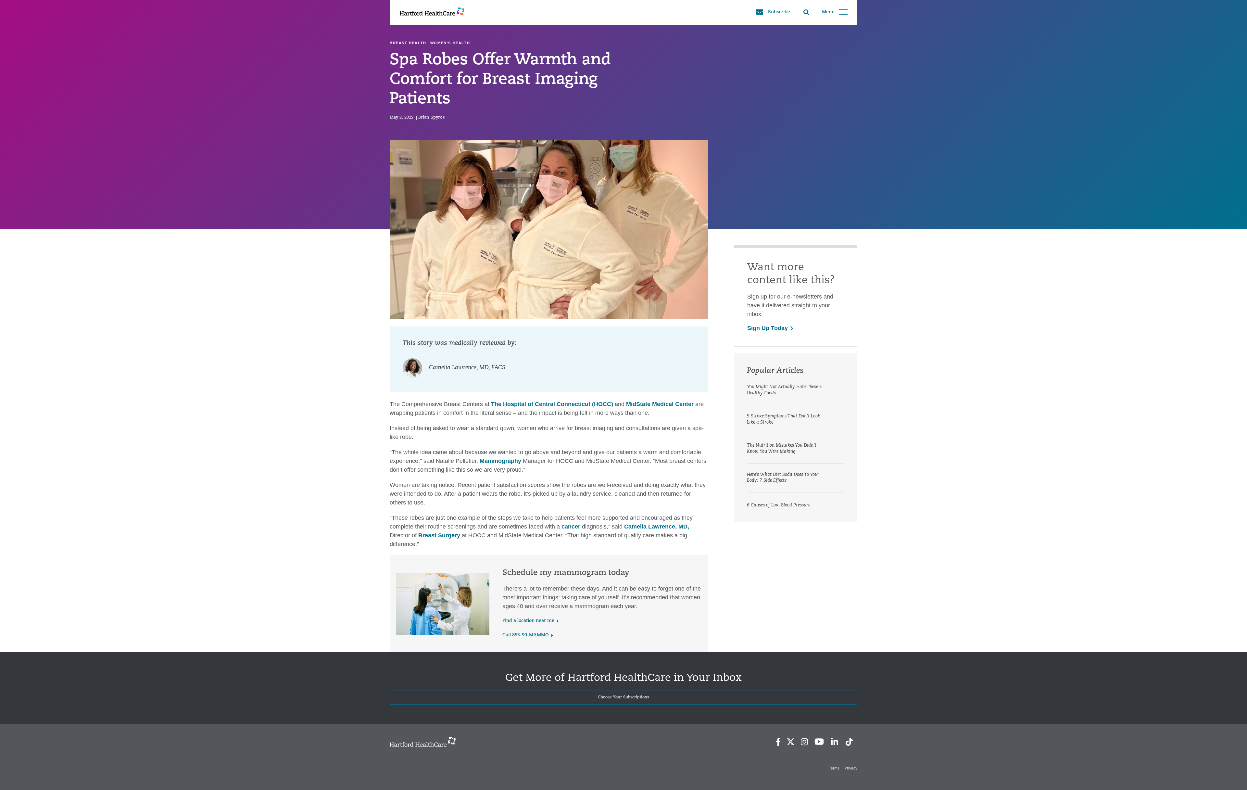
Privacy (850, 768)
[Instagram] (804, 742)
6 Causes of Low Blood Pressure (778, 505)
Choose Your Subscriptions (623, 697)
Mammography (500, 461)
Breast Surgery (439, 535)
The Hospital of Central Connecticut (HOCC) (552, 404)
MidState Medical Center (660, 404)
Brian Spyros (431, 117)
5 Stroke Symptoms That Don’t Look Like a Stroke (783, 419)
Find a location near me (528, 620)
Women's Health (450, 43)
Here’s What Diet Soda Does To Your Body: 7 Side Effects (783, 477)
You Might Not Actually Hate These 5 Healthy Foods (784, 390)
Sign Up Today (767, 328)
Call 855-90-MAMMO (525, 635)
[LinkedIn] (834, 742)
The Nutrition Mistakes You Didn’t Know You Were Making (781, 448)
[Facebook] (778, 742)
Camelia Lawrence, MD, (656, 526)
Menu (828, 12)
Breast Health (408, 43)
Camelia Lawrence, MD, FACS (467, 368)
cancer (570, 526)
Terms (834, 768)
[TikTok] (849, 742)
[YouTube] (819, 741)
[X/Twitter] (790, 742)
